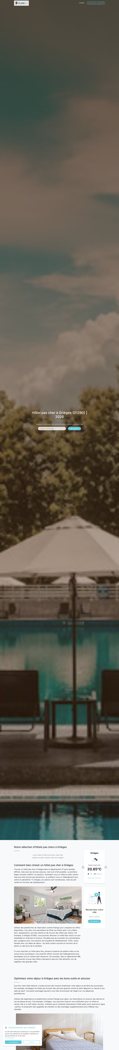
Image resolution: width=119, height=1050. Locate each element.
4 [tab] (95, 880)
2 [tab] (91, 880)
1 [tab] (90, 880)
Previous (83, 867)
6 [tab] (98, 880)
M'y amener (74, 428)
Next (106, 867)
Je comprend (13, 1042)
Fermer (31, 1042)
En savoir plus (9, 1038)
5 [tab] (97, 880)
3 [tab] (93, 880)
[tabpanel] (94, 867)
